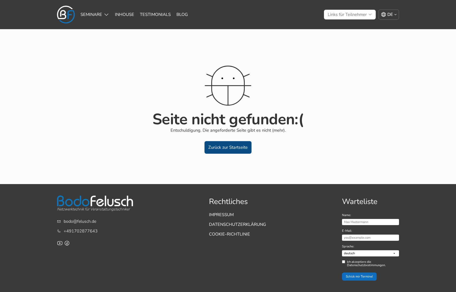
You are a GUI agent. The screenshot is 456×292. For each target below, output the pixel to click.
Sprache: (348, 246)
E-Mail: (347, 231)
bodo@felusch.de (80, 221)
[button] (228, 147)
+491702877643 (81, 231)
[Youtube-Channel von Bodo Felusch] (60, 243)
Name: (346, 215)
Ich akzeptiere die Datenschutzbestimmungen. (366, 263)
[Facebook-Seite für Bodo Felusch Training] (67, 243)
